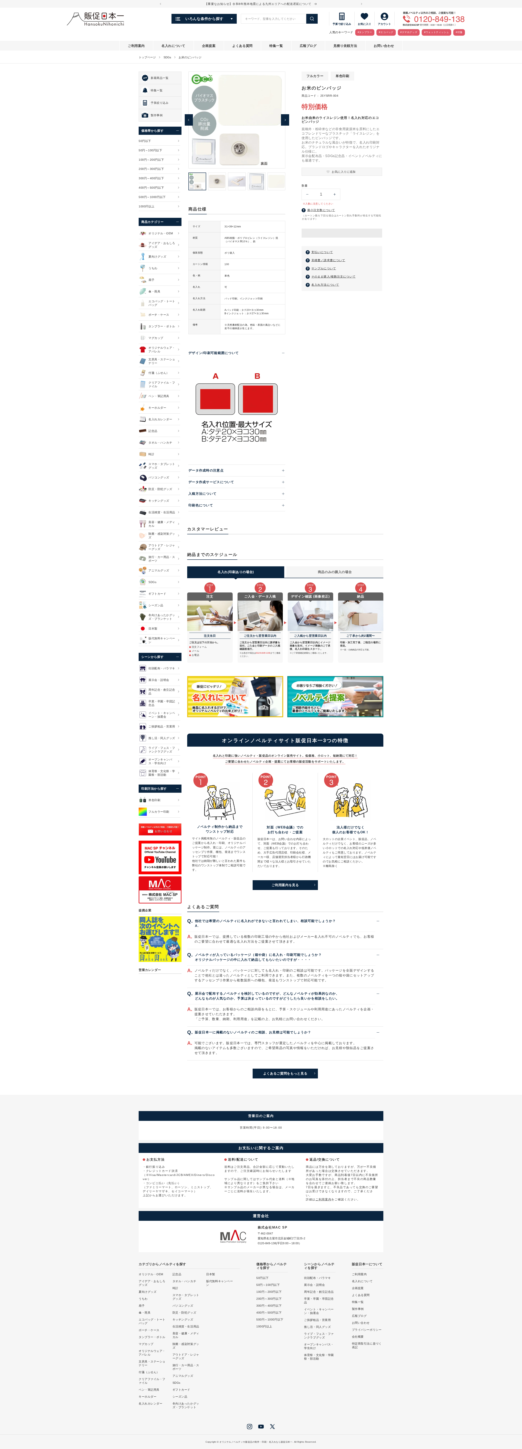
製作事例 (358, 1309)
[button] (342, 233)
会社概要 (358, 1336)
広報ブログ (359, 1315)
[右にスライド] (285, 120)
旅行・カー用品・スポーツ (186, 1367)
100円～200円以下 (269, 1291)
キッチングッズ (183, 1319)
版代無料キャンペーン (219, 1283)
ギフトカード (181, 1389)
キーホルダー (147, 1396)
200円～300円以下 (269, 1298)
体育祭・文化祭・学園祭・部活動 (319, 1356)
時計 (175, 1288)
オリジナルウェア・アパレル (152, 1352)
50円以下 (262, 1278)
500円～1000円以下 (269, 1319)
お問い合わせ (361, 1322)
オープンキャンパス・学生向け (319, 1346)
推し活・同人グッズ (317, 1326)
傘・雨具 (144, 1312)
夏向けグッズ (147, 1291)
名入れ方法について (325, 284)
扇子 (142, 1305)
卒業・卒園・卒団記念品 (319, 1300)
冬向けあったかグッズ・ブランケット (186, 1405)
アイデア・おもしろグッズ (152, 1283)
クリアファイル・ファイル (152, 1380)
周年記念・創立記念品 (319, 1291)
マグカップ (146, 1344)
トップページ (147, 57)
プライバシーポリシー (367, 1329)
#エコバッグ (386, 32)
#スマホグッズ (408, 32)
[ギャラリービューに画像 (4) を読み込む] (256, 181)
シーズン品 (180, 1396)
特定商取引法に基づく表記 (367, 1345)
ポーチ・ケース (149, 1330)
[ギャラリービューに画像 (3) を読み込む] (237, 181)
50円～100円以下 (268, 1284)
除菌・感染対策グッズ (186, 1345)
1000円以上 (264, 1326)
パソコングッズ (183, 1305)
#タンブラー (365, 32)
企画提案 (358, 1288)
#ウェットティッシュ (436, 32)
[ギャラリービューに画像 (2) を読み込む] (217, 181)
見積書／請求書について (328, 260)
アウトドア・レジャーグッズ (186, 1356)
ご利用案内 (323, 1199)
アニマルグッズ (183, 1375)
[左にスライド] (189, 120)
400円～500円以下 (269, 1312)
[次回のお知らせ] (361, 4)
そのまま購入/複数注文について (333, 276)
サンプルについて (323, 268)
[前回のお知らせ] (160, 4)
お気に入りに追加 (343, 171)
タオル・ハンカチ (184, 1281)
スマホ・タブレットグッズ (186, 1296)
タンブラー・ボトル (152, 1337)
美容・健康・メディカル (186, 1335)
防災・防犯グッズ (184, 1312)
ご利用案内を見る (285, 885)
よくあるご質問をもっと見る (285, 1073)
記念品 (177, 1274)
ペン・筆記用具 (149, 1389)
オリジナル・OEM (151, 1274)
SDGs (167, 57)
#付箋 (459, 32)
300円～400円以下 (269, 1305)
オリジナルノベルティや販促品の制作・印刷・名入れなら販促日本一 (255, 1442)
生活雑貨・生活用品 (186, 1326)
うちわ (143, 1298)
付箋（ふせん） (149, 1372)
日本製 (210, 1274)
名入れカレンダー (150, 1403)
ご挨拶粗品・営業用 (317, 1320)
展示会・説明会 (314, 1284)
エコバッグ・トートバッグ (152, 1321)
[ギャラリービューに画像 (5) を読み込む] (276, 181)
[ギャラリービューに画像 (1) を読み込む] (197, 181)
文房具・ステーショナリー (152, 1363)
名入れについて (362, 1281)
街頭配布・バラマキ (317, 1278)
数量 (304, 185)
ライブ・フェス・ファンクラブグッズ (319, 1335)
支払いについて (322, 252)
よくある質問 (361, 1295)
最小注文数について (321, 210)
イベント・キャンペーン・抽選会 (319, 1311)
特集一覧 (358, 1302)
